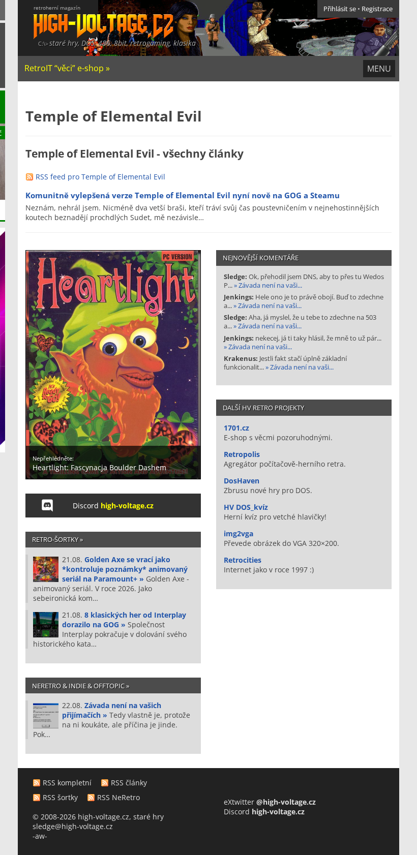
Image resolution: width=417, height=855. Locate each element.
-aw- (40, 836)
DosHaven (241, 480)
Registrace (377, 9)
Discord (113, 505)
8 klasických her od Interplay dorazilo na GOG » (124, 619)
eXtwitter (270, 802)
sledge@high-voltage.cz (73, 826)
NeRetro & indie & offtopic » (80, 685)
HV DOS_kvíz (246, 507)
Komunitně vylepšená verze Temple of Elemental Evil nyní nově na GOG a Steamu (182, 195)
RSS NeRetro (118, 797)
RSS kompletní (67, 782)
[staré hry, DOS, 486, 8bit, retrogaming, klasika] (95, 19)
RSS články (129, 782)
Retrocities (242, 560)
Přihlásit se (339, 9)
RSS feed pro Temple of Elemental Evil (100, 176)
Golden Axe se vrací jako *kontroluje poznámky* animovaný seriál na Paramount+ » (125, 569)
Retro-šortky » (57, 539)
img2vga (238, 533)
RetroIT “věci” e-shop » (67, 68)
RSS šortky (60, 797)
